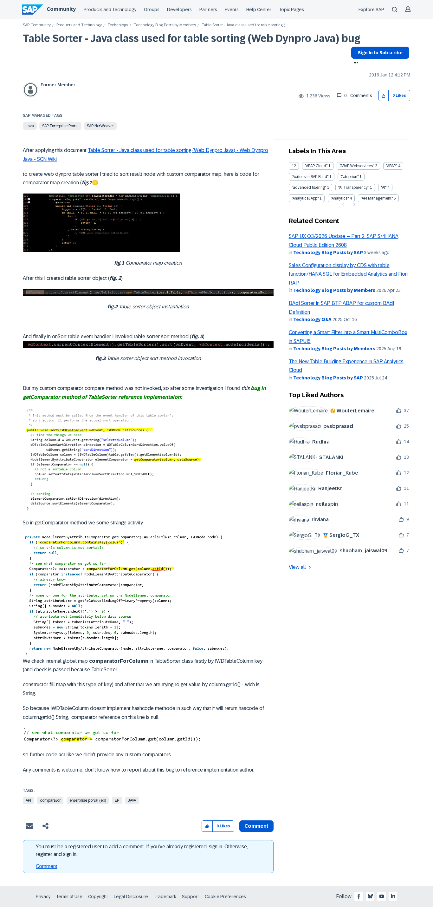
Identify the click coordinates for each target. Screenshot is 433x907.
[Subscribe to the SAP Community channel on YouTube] (381, 896)
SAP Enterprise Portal (60, 126)
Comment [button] (256, 826)
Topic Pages (291, 9)
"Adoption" (349, 176)
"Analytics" (340, 198)
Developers (179, 9)
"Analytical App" (305, 198)
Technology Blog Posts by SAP (328, 252)
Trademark (165, 896)
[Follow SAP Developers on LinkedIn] (393, 896)
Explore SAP (371, 9)
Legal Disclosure (131, 896)
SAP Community (37, 25)
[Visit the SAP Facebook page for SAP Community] (358, 896)
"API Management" (377, 198)
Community (61, 9)
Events (232, 9)
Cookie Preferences (225, 896)
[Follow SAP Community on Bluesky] (370, 896)
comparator (50, 800)
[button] (384, 95)
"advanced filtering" (309, 187)
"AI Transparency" (353, 187)
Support (190, 896)
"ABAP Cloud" (316, 166)
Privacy (43, 896)
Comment (46, 866)
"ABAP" (391, 166)
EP (117, 800)
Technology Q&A (312, 319)
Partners (208, 9)
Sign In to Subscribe (380, 52)
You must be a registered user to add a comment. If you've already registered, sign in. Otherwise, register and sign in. (142, 850)
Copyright (98, 896)
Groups (151, 9)
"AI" (383, 187)
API (28, 800)
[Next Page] (353, 204)
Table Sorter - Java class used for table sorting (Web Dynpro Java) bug (191, 38)
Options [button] (354, 63)
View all (297, 567)
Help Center (258, 9)
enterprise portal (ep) (87, 800)
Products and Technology (110, 9)
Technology (117, 25)
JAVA (132, 800)
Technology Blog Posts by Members (165, 25)
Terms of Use (69, 896)
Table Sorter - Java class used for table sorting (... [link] (244, 25)
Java (30, 126)
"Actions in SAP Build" (310, 176)
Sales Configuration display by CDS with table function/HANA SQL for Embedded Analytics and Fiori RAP (348, 274)
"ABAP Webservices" (356, 166)
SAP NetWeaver (100, 126)
